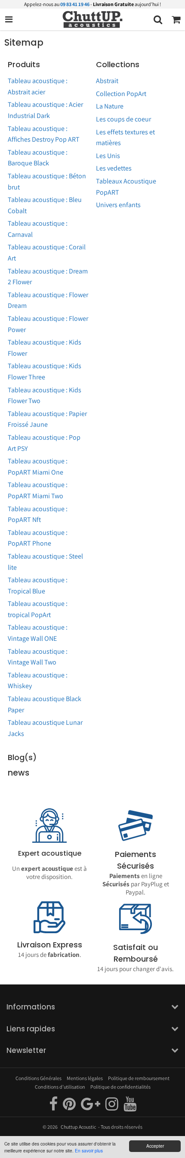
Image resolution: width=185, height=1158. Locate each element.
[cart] (176, 19)
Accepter (155, 1145)
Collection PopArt (121, 93)
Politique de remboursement (139, 1078)
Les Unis (108, 155)
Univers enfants (118, 204)
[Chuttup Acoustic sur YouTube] (130, 1107)
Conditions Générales (38, 1078)
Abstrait (107, 80)
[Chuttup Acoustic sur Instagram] (112, 1107)
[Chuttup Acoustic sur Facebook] (54, 1107)
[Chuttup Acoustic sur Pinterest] (70, 1107)
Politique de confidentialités (120, 1086)
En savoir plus (89, 1150)
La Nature (109, 106)
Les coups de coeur (123, 119)
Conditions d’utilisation (60, 1086)
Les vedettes (114, 168)
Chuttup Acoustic (78, 1127)
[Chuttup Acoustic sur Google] (91, 1107)
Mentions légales (85, 1078)
